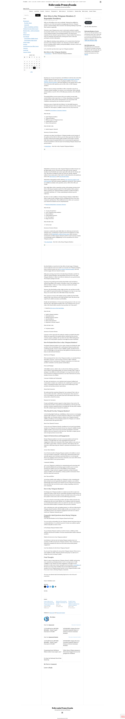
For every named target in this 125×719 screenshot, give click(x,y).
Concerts (39, 1)
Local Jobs (34, 1)
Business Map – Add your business (31, 30)
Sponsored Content (61, 612)
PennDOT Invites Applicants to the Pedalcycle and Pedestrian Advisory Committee (73, 603)
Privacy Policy (26, 42)
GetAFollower (48, 53)
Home (30, 1)
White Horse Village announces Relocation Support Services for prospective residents (71, 651)
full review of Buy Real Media (57, 308)
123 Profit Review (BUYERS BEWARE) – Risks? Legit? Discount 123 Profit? (51, 630)
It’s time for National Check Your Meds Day (52, 659)
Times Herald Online (64, 176)
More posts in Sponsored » (76, 624)
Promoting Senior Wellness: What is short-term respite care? (52, 651)
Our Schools (62, 1)
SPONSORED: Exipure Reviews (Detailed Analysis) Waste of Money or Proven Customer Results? (71, 631)
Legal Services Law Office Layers (31, 46)
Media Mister (48, 146)
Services (43, 1)
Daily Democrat (53, 176)
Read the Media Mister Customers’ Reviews (56, 204)
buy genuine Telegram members (66, 269)
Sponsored (52, 612)
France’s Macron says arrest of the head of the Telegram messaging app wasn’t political (49, 603)
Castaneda (26, 25)
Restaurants (48, 1)
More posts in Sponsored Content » (75, 637)
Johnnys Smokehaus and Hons (31, 27)
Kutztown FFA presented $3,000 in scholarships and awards (61, 602)
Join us (24, 32)
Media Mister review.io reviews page (60, 234)
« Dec (31, 72)
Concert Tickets (82, 1)
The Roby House (28, 23)
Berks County (56, 1)
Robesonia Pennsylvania (62, 4)
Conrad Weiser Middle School (31, 38)
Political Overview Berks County (30, 29)
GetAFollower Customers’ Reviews (58, 110)
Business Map (69, 1)
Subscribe (88, 22)
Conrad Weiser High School (30, 40)
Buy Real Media (48, 242)
